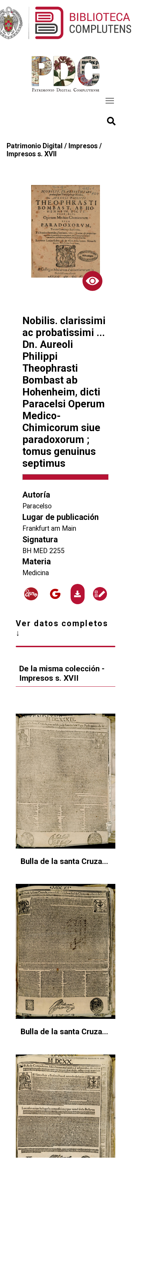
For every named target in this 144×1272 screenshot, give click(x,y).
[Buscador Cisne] (30, 593)
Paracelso (37, 506)
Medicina (35, 573)
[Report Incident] (99, 594)
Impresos (83, 146)
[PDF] (78, 594)
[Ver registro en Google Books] (55, 594)
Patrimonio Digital (35, 146)
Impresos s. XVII (32, 154)
